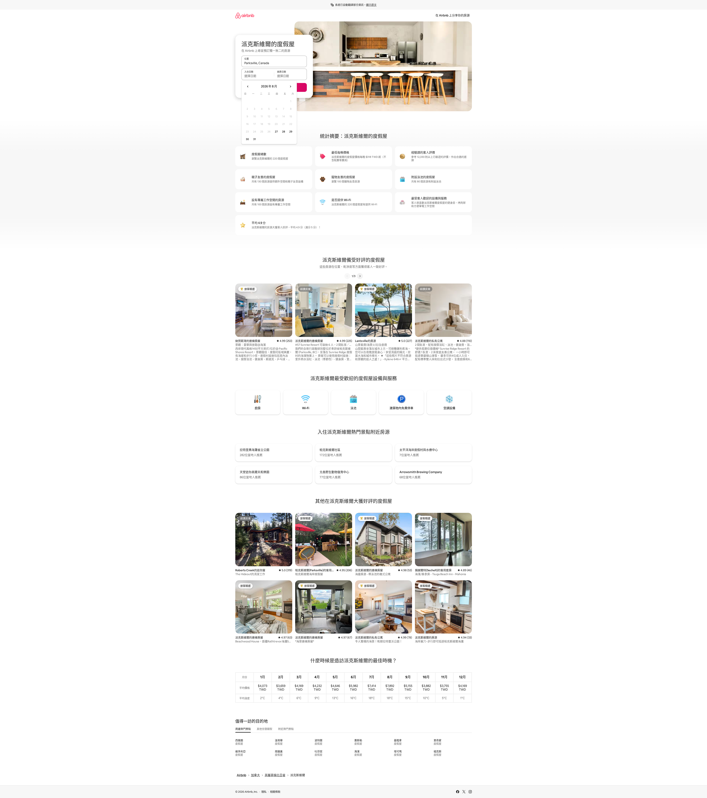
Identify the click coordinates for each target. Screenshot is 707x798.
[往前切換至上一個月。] (248, 86)
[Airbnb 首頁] (244, 15)
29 (290, 131)
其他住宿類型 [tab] (264, 729)
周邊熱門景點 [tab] (243, 729)
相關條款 (275, 791)
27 (276, 131)
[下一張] (360, 276)
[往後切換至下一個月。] (290, 86)
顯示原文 (371, 4)
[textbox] (257, 76)
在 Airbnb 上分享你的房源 (452, 15)
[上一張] (347, 276)
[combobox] (274, 63)
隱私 (264, 791)
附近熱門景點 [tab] (286, 729)
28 (283, 131)
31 (254, 139)
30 (247, 139)
